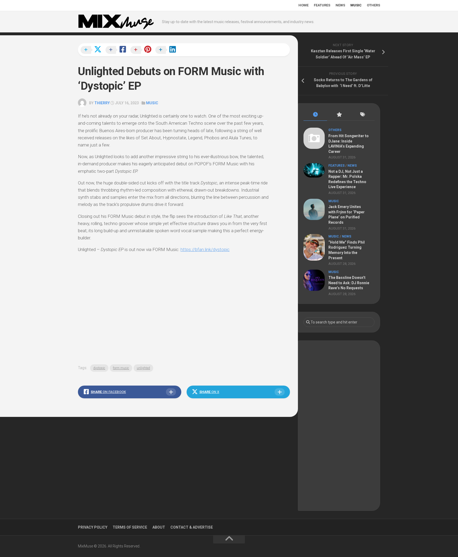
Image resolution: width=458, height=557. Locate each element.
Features (322, 5)
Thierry (102, 103)
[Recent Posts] (315, 115)
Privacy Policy (92, 527)
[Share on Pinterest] (142, 50)
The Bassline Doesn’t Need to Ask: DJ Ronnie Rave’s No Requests (348, 282)
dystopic (99, 368)
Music (356, 5)
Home (303, 5)
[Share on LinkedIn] (167, 50)
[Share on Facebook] (117, 50)
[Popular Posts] (339, 115)
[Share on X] (92, 50)
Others (373, 5)
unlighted (143, 368)
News (340, 5)
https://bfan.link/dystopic (205, 249)
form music (121, 368)
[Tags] (363, 115)
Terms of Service (130, 527)
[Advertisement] (339, 425)
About (158, 527)
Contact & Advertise (191, 527)
